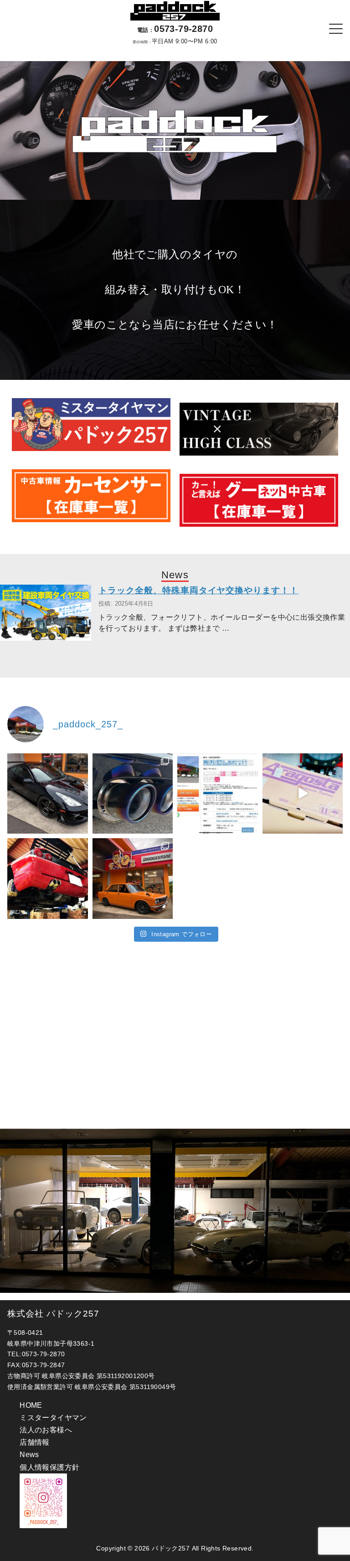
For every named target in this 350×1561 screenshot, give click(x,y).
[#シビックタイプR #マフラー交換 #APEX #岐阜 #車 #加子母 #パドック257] (133, 793)
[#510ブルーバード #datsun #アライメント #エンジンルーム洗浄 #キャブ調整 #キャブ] (133, 878)
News (29, 1454)
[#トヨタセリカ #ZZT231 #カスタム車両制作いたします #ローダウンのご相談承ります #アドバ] (47, 793)
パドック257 (171, 1548)
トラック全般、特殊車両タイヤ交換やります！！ (198, 590)
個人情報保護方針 (49, 1467)
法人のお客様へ (46, 1430)
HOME (31, 1405)
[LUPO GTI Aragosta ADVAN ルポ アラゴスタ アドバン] (302, 793)
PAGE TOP (332, 1506)
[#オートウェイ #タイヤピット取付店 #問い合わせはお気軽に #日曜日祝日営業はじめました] (217, 793)
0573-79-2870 (175, 29)
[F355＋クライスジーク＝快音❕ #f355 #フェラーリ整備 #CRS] (47, 878)
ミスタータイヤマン (53, 1417)
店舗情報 (35, 1442)
